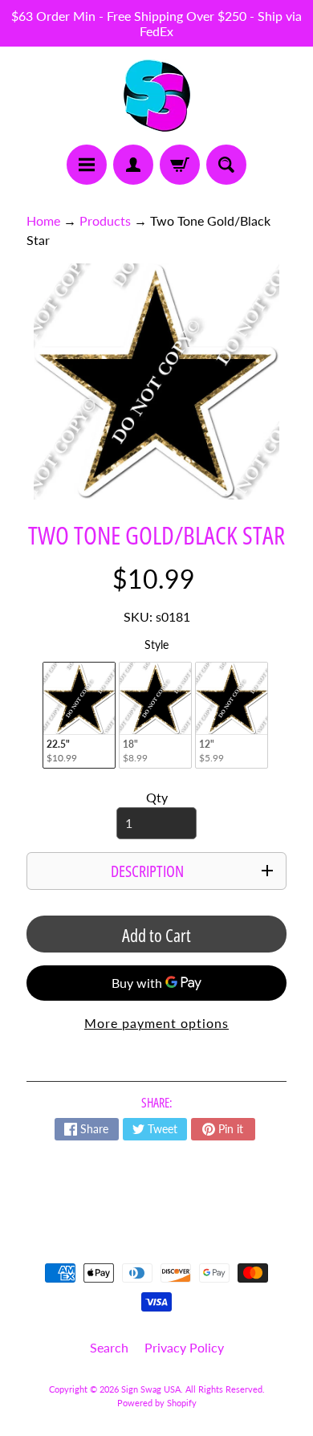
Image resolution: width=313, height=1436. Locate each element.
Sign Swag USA (151, 1389)
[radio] (79, 715)
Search (109, 1347)
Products (105, 220)
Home (43, 220)
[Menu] (87, 165)
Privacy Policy (184, 1347)
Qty (157, 797)
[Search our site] (226, 165)
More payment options (156, 1022)
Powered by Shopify (157, 1402)
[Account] (133, 165)
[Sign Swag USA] (157, 95)
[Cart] (180, 165)
